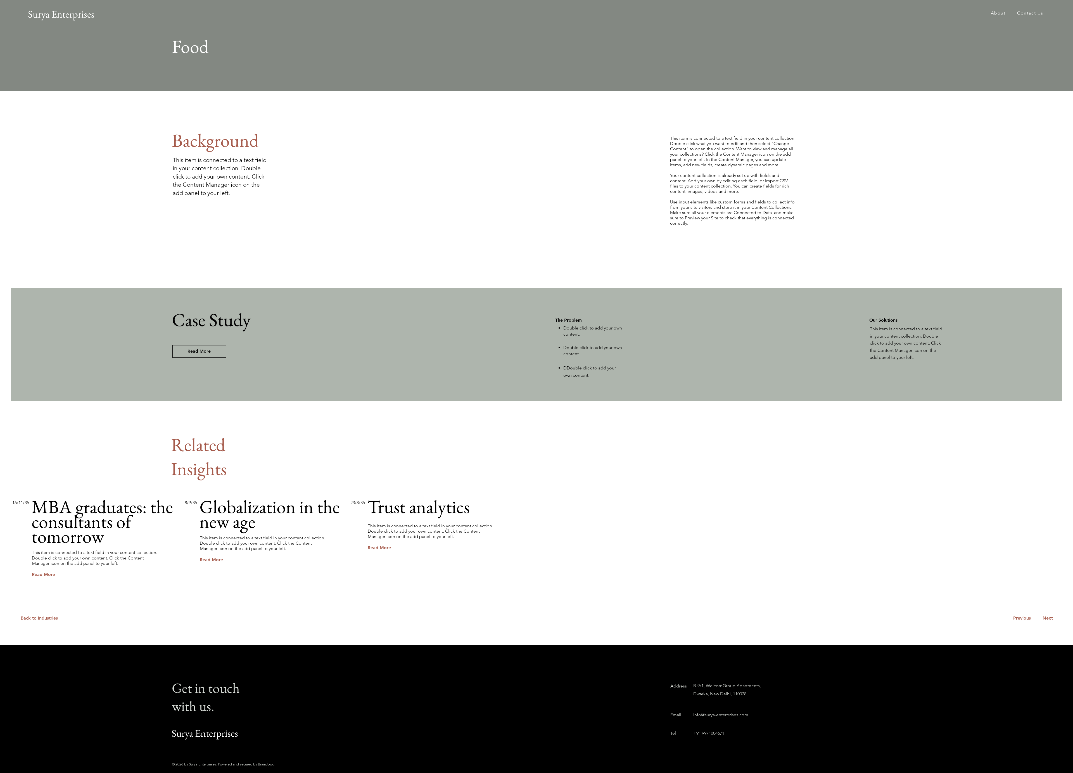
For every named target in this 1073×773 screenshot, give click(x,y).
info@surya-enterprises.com (720, 714)
